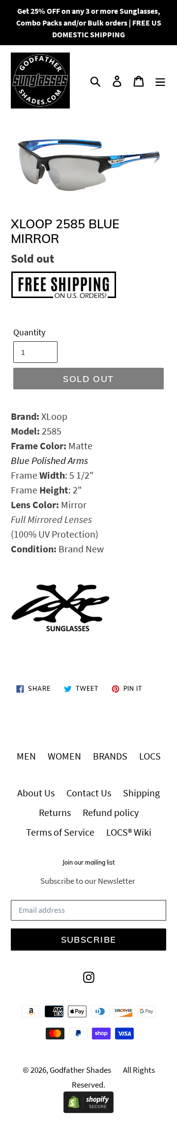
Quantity (29, 332)
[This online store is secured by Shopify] (88, 1109)
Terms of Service (60, 832)
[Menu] (160, 80)
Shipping (141, 793)
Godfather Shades (80, 1069)
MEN (26, 756)
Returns (55, 812)
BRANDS (110, 756)
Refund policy (111, 812)
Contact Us (88, 793)
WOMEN (64, 756)
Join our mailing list (88, 862)
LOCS (150, 756)
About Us (36, 793)
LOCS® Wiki (128, 832)
